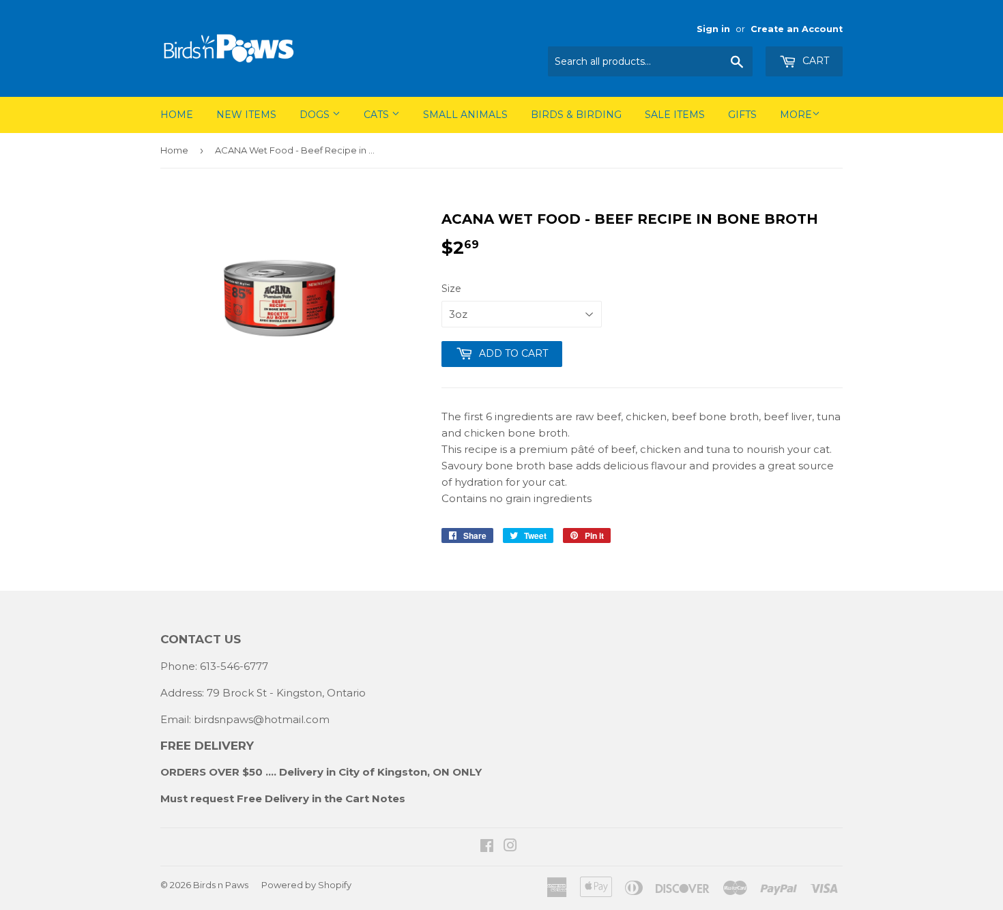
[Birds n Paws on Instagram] (510, 846)
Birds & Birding (576, 114)
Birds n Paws (220, 884)
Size (451, 288)
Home (176, 114)
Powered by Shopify (306, 884)
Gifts (742, 114)
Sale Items (675, 114)
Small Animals (465, 114)
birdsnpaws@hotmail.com (262, 719)
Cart (814, 61)
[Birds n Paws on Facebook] (487, 846)
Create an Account (797, 29)
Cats (378, 114)
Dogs (316, 114)
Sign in (713, 29)
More (796, 114)
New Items (246, 114)
